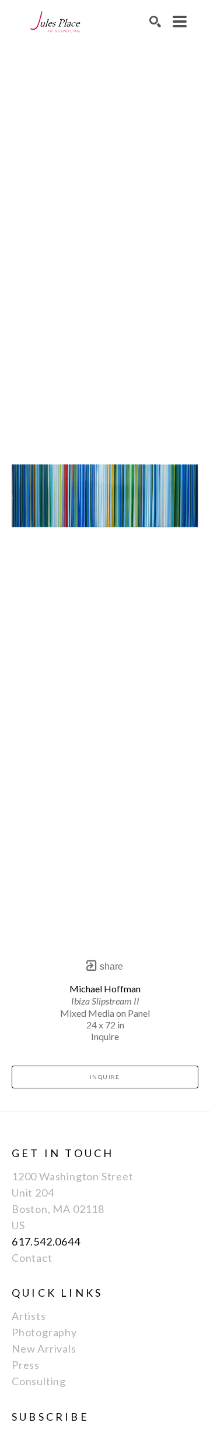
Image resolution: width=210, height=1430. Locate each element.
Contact (32, 1257)
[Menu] (180, 21)
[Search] (155, 21)
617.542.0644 (46, 1241)
